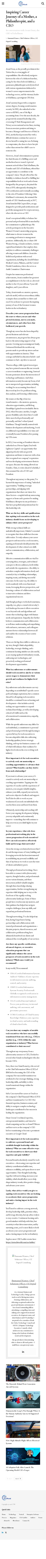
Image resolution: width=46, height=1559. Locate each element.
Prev (10, 1479)
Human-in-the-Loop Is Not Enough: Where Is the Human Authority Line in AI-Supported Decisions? (23, 1414)
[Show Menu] (3, 3)
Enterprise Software (33, 1514)
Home (4, 1514)
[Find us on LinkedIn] (2, 1532)
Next (17, 1479)
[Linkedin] (23, 1352)
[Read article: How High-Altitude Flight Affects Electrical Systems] (23, 1429)
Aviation (11, 1367)
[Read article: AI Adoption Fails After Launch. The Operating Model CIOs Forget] (23, 1456)
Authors (32, 1517)
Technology (12, 1514)
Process (4, 1517)
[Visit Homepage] (23, 3)
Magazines (13, 1517)
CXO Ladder (23, 1517)
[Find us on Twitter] (6, 1532)
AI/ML (10, 1393)
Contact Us (26, 1520)
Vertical (21, 1514)
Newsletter (16, 1520)
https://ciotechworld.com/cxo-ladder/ (20, 1242)
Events (40, 1517)
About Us (7, 1520)
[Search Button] (42, 3)
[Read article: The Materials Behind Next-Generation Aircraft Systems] (23, 1373)
